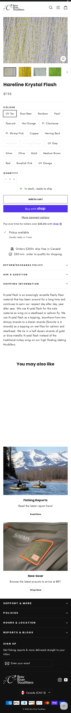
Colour (9, 107)
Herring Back (52, 133)
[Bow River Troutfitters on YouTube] (66, 679)
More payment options (36, 217)
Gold (34, 153)
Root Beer (26, 114)
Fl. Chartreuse (50, 123)
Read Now (35, 514)
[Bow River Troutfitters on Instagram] (60, 679)
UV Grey (53, 143)
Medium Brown (52, 153)
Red (8, 163)
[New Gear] (35, 546)
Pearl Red (11, 143)
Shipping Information (21, 283)
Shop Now (35, 590)
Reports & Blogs (18, 632)
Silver (9, 153)
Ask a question (15, 274)
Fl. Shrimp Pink (15, 133)
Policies (10, 613)
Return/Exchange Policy (23, 265)
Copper (34, 133)
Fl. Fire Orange (32, 143)
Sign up (10, 643)
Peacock (11, 123)
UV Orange (45, 163)
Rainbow (43, 114)
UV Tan (10, 114)
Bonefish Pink (24, 163)
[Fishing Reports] (35, 471)
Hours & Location (19, 622)
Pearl (57, 114)
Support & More (17, 603)
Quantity (10, 173)
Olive (21, 153)
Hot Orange (29, 123)
